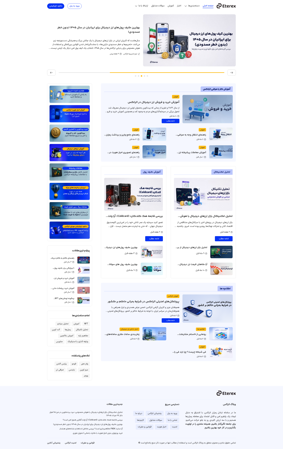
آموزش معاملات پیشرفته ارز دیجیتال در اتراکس (192, 154)
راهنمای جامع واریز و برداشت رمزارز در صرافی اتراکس (122, 137)
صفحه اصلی (208, 6)
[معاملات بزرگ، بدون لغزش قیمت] (70, 210)
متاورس (59, 342)
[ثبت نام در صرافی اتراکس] (70, 94)
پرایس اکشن (61, 364)
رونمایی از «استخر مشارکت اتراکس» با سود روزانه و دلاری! (191, 336)
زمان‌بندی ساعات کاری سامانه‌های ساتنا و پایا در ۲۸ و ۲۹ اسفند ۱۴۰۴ (122, 336)
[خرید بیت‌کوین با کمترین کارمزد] (70, 133)
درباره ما (138, 413)
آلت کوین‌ (56, 330)
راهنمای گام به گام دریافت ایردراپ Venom (62, 260)
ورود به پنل (74, 6)
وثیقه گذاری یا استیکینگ (78, 342)
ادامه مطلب (170, 121)
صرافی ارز (60, 370)
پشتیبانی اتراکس (155, 413)
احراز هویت (161, 426)
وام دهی (84, 364)
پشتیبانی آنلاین (53, 442)
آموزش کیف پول (152, 172)
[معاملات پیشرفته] (70, 172)
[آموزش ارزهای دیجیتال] (70, 152)
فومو (74, 364)
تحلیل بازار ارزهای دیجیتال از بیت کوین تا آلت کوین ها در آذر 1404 (191, 251)
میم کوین (84, 370)
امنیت (174, 426)
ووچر (86, 376)
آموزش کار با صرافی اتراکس (216, 89)
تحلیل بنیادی (63, 324)
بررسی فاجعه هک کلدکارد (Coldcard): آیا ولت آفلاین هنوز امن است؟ (135, 218)
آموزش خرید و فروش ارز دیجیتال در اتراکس (153, 102)
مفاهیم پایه (83, 336)
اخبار (179, 6)
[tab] (147, 76)
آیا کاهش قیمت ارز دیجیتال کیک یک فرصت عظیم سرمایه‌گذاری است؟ (193, 268)
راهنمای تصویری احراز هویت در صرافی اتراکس (124, 154)
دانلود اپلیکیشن (55, 6)
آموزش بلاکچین (66, 336)
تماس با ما (172, 420)
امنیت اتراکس (70, 442)
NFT (86, 324)
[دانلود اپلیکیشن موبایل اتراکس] (70, 230)
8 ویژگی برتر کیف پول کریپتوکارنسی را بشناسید (62, 270)
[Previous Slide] (231, 73)
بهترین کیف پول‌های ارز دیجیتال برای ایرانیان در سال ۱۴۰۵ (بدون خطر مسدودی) (121, 251)
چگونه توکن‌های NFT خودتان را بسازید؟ (64, 300)
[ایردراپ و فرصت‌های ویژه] (70, 191)
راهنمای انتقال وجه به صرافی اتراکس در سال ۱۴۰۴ (191, 137)
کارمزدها (140, 420)
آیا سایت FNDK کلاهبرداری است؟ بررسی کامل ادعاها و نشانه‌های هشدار (80, 30)
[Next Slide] (51, 73)
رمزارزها (68, 330)
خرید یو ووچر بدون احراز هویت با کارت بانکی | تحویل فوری (98, 433)
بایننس (72, 370)
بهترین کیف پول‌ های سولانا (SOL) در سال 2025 (123, 266)
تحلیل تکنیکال (222, 172)
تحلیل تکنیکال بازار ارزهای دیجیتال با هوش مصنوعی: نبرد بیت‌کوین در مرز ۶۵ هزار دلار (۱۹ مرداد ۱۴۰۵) (205, 220)
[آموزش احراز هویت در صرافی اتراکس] (70, 113)
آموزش (171, 6)
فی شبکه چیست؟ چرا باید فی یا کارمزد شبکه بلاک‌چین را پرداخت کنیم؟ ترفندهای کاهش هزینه (189, 355)
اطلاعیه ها (225, 288)
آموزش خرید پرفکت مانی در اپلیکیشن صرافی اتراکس (62, 290)
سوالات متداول (157, 6)
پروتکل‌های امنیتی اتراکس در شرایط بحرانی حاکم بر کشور (143, 301)
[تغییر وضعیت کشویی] (185, 6)
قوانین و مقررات (144, 426)
